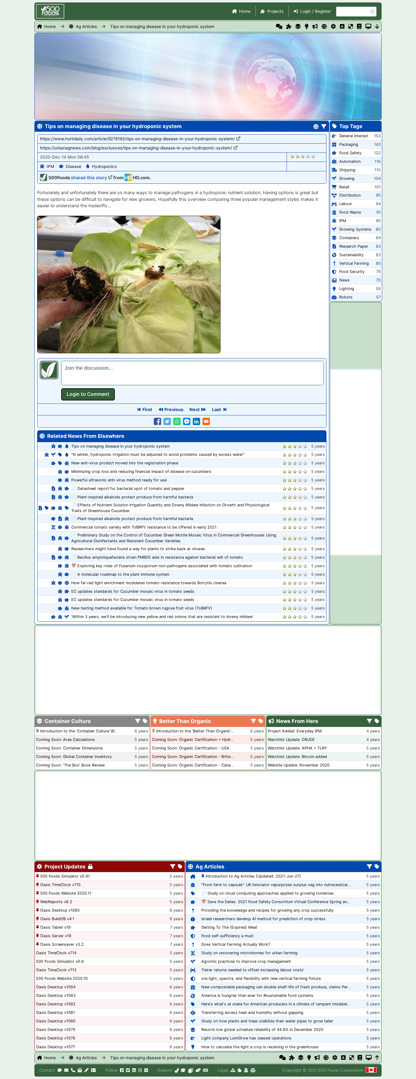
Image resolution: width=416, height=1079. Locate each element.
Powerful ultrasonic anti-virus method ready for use (119, 480)
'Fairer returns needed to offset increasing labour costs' (252, 970)
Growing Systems (355, 229)
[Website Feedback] (60, 1070)
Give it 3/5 (302, 156)
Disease (73, 166)
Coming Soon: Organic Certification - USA (190, 748)
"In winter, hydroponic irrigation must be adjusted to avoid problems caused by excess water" (158, 454)
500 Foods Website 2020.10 (62, 978)
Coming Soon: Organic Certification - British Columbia (202, 756)
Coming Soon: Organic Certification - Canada (193, 765)
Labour (345, 203)
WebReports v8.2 (56, 901)
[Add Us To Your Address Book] (93, 1070)
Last (216, 409)
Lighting (346, 288)
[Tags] (145, 721)
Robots (346, 297)
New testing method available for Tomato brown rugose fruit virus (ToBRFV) (141, 608)
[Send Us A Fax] (80, 1070)
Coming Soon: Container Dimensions (69, 748)
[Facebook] (122, 1070)
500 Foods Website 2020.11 (65, 893)
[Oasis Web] (368, 26)
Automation (350, 161)
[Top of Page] (377, 1057)
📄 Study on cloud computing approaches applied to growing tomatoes (267, 893)
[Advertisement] (356, 462)
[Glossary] (359, 26)
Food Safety (350, 153)
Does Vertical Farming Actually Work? (235, 944)
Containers (349, 238)
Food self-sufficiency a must (227, 936)
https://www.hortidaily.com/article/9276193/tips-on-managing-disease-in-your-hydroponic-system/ (137, 138)
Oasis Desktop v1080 (56, 1021)
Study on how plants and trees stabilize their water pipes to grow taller (267, 1021)
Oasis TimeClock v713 (56, 970)
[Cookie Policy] (240, 1070)
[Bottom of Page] (377, 26)
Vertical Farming (354, 263)
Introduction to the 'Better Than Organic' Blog (198, 731)
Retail (344, 187)
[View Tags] (376, 721)
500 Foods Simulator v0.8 (60, 961)
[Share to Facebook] (157, 421)
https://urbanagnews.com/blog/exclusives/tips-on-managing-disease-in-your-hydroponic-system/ (136, 147)
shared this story (89, 177)
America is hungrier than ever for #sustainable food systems (257, 995)
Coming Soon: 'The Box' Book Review (70, 765)
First (147, 409)
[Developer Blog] (205, 1070)
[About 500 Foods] (177, 1070)
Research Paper (353, 246)
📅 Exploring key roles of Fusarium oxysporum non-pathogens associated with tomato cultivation (161, 566)
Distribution (350, 195)
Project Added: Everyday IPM (295, 731)
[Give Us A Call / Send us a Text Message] (73, 1070)
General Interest (353, 136)
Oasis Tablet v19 (55, 927)
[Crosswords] (350, 26)
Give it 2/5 (297, 156)
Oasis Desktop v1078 (55, 1038)
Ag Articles (86, 26)
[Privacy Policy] (246, 1070)
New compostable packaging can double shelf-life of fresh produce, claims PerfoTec (279, 987)
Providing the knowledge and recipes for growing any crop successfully (267, 910)
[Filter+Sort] (324, 127)
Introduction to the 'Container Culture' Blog (79, 731)
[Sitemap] (233, 1070)
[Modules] (180, 867)
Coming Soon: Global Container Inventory (74, 756)
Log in (88, 394)
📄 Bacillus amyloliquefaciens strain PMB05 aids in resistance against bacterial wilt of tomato (157, 557)
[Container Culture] (298, 26)
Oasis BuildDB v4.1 (57, 919)
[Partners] (198, 1070)
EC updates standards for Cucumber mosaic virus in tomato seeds (132, 591)
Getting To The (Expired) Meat (229, 927)
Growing (346, 178)
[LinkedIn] (134, 1070)
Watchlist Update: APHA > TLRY (297, 748)
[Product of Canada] (371, 1070)
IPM (50, 166)
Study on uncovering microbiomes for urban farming (249, 953)
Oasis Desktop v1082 (56, 1004)
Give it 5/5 (313, 156)
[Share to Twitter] (167, 421)
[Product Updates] (333, 26)
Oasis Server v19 (55, 936)
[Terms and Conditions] (253, 1070)
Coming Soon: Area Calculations (65, 739)
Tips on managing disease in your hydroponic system (162, 26)
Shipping (347, 170)
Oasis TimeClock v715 (60, 884)
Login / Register (315, 11)
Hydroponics (104, 166)
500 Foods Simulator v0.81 (65, 876)
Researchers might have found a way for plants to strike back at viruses (138, 548)
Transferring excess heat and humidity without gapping (252, 1012)
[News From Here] (315, 26)
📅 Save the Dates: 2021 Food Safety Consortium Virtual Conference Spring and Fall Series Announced (296, 901)
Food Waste (350, 212)
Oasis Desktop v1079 (55, 1029)
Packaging (348, 144)
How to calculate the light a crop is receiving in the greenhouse (259, 1047)
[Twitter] (128, 1070)
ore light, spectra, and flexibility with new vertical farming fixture (261, 978)
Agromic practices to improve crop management (246, 961)
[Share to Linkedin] (196, 421)
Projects (275, 11)
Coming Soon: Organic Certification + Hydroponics (198, 739)
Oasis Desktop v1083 (56, 995)
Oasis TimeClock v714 (56, 953)
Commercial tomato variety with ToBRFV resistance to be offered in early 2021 (144, 527)
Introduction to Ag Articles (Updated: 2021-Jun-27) (253, 876)
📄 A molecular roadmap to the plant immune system (120, 574)
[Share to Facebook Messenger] (186, 421)
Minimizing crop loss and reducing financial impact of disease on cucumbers (141, 471)
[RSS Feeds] (146, 1070)
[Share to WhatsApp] (177, 421)
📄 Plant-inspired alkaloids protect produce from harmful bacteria (132, 497)
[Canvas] (190, 1070)
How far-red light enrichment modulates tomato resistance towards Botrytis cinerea (148, 583)
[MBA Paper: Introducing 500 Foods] (183, 1070)
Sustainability (351, 255)
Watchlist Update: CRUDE (291, 739)
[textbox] (192, 373)
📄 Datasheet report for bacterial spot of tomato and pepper (128, 488)
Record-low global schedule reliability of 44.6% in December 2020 (262, 1029)
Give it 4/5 (308, 156)
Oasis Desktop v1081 (55, 1012)
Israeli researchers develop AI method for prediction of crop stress (263, 919)
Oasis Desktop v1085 (60, 910)
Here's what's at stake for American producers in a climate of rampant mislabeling (277, 1004)
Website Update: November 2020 (299, 765)
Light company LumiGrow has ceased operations (246, 1038)
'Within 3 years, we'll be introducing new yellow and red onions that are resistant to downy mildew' (162, 616)
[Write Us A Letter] (86, 1070)
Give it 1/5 (292, 156)
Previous (173, 409)
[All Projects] (289, 26)
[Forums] (279, 26)
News (344, 280)
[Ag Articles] (324, 26)
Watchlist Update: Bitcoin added (297, 756)
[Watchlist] (342, 26)
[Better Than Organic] (306, 26)
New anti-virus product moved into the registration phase (124, 463)
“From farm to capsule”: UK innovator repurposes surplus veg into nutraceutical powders (283, 884)
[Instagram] (140, 1070)
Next (194, 409)
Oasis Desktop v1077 (55, 1047)
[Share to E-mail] (206, 421)
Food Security (352, 271)
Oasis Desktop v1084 (56, 987)
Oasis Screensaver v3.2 (62, 944)
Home (245, 11)
